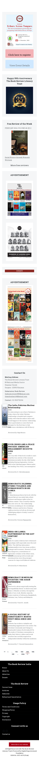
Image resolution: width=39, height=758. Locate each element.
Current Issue (7, 687)
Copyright (6, 716)
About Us (5, 671)
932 (22, 652)
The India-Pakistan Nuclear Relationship (21, 406)
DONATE (19, 271)
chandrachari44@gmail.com (16, 396)
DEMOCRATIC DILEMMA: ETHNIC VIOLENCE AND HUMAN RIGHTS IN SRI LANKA (20, 487)
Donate (5, 677)
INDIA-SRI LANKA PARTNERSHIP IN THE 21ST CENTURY (21, 533)
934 (33, 652)
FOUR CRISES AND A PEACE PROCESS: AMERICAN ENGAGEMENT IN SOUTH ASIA (21, 447)
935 (13, 654)
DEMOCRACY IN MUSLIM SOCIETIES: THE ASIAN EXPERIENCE (20, 579)
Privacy (5, 713)
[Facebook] (3, 731)
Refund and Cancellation (11, 697)
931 (16, 652)
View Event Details (19, 65)
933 (27, 652)
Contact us (6, 734)
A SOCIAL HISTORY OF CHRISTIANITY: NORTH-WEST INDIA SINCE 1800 (20, 616)
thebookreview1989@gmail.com (17, 394)
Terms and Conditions (10, 707)
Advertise (6, 674)
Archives (5, 690)
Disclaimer (6, 720)
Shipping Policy (8, 710)
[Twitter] (6, 731)
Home (4, 668)
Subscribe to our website (19, 744)
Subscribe (6, 694)
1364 (22, 654)
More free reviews (20, 165)
